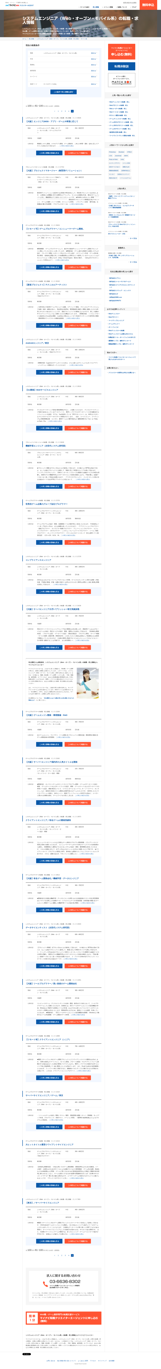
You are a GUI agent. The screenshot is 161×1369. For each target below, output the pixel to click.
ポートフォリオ (114, 327)
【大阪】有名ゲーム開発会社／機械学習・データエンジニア (52, 878)
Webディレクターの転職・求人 (119, 102)
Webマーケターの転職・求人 (118, 112)
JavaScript (118, 156)
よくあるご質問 (83, 1361)
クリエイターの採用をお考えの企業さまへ (122, 372)
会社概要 (111, 1361)
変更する (93, 53)
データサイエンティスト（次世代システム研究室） (48, 927)
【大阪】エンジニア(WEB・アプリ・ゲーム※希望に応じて (52, 121)
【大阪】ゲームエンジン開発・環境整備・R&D (46, 715)
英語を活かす (113, 178)
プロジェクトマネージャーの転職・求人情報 (40, 167)
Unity (122, 159)
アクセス (93, 1361)
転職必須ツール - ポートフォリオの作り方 (122, 337)
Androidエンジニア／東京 (37, 343)
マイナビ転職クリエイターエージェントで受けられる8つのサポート (122, 358)
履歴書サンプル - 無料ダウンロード (120, 341)
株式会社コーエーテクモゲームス (120, 281)
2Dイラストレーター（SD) (116, 234)
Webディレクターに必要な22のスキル (121, 334)
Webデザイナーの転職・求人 (118, 105)
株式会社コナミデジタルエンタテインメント (122, 286)
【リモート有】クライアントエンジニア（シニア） (48, 1039)
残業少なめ (126, 167)
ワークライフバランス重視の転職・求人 (122, 135)
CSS (110, 156)
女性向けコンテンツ (123, 174)
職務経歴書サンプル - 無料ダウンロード (121, 344)
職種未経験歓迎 (113, 170)
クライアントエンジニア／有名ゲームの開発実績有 (48, 820)
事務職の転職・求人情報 (114, 253)
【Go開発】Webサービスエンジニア (42, 390)
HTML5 (129, 152)
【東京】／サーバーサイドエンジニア (42, 1203)
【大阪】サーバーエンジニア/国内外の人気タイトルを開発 (51, 762)
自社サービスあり (114, 167)
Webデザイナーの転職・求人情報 (117, 194)
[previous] (54, 111)
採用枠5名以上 (125, 170)
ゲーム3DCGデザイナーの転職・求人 (121, 125)
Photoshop (112, 152)
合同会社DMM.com (115, 297)
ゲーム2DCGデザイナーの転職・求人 (121, 122)
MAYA (126, 156)
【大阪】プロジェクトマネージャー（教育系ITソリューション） (54, 171)
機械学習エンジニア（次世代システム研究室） (46, 446)
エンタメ (111, 174)
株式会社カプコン (115, 278)
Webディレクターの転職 (116, 330)
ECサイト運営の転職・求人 (118, 115)
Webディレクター (114, 314)
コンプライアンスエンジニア (38, 560)
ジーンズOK (126, 163)
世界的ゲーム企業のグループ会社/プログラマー (47, 504)
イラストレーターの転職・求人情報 (117, 203)
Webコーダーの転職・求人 (118, 108)
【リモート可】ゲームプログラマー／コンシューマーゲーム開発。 (55, 229)
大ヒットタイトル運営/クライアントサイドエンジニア (49, 1144)
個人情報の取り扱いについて (66, 1361)
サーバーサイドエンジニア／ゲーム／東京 (44, 1095)
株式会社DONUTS (115, 300)
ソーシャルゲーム (125, 178)
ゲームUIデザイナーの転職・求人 (120, 129)
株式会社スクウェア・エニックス (120, 290)
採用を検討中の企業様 (129, 2)
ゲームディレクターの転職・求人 (120, 119)
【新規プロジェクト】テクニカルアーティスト (46, 285)
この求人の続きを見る (66, 146)
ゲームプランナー (114, 324)
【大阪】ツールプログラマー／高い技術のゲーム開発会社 (51, 983)
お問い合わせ (51, 1361)
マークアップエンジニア (116, 320)
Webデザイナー (114, 317)
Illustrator (121, 152)
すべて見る (133, 238)
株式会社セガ (113, 294)
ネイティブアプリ (114, 163)
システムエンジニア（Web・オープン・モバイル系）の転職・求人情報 (48, 118)
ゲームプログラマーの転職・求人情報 (38, 225)
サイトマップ (102, 1361)
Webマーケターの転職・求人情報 (117, 212)
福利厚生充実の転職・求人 (117, 132)
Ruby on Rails (113, 159)
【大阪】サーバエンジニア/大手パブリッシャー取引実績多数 (52, 609)
